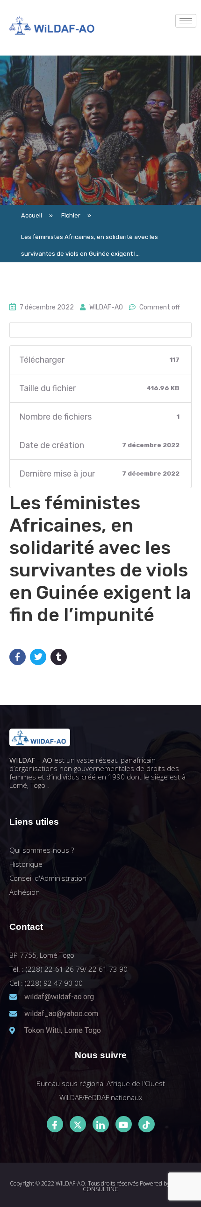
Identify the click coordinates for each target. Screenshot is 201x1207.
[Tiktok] (146, 1124)
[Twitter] (78, 1124)
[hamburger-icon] (185, 21)
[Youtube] (123, 1124)
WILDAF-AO (106, 307)
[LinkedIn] (101, 1124)
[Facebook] (55, 1124)
